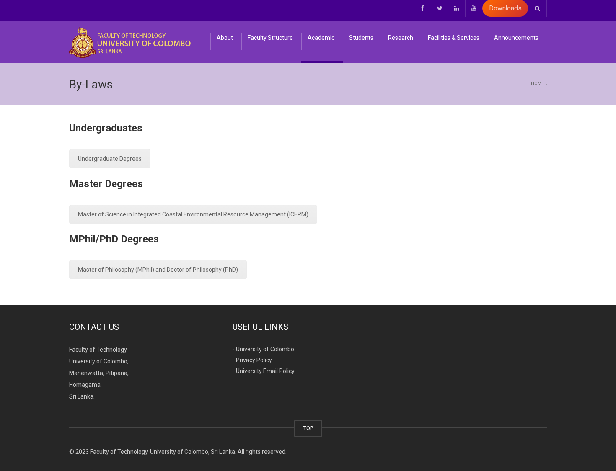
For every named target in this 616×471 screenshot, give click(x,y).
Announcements (516, 37)
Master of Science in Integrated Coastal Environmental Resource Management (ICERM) (193, 214)
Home (537, 83)
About (225, 37)
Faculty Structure (270, 37)
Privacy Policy (254, 360)
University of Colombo (265, 349)
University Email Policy (265, 371)
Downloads (505, 8)
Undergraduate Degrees (110, 158)
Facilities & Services (453, 37)
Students (361, 37)
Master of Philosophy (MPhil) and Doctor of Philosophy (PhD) (158, 269)
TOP (308, 428)
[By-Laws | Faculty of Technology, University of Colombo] (130, 42)
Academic (321, 37)
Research (400, 37)
